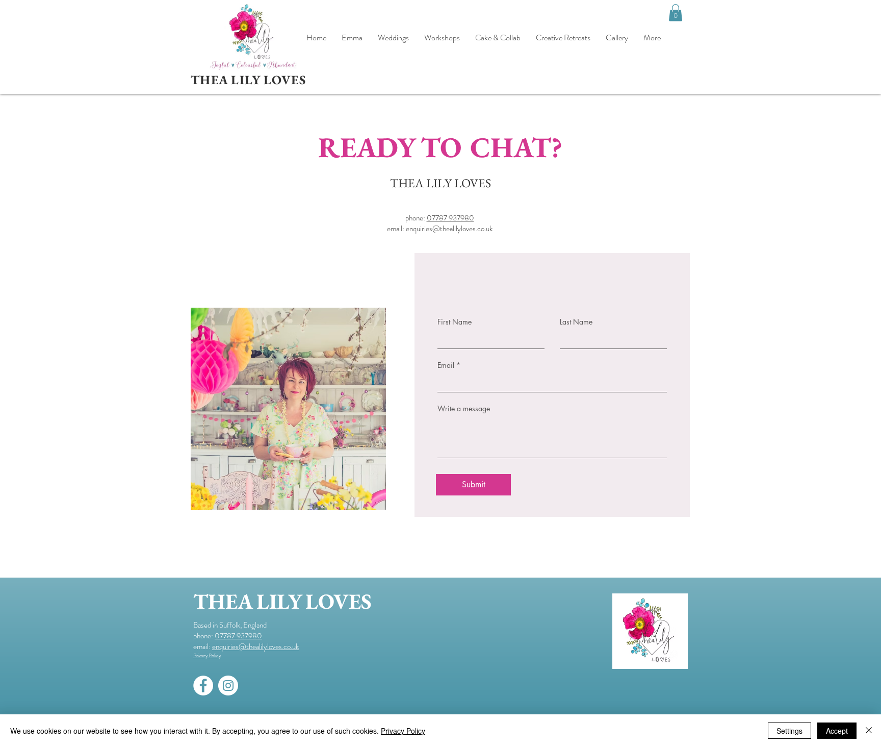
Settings (789, 731)
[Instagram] (228, 685)
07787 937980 (450, 217)
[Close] (869, 731)
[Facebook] (203, 685)
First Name (454, 322)
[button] (675, 12)
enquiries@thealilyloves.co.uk (449, 228)
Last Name (576, 322)
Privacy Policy (403, 731)
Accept (837, 731)
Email (445, 365)
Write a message (463, 408)
